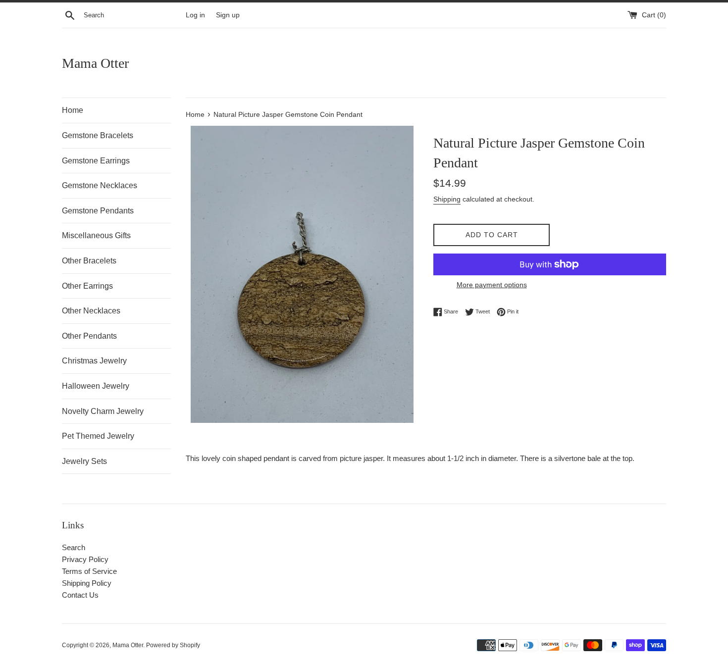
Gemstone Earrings (96, 160)
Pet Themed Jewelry (98, 436)
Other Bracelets (89, 260)
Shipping (447, 199)
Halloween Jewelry (95, 386)
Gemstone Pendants (98, 210)
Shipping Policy (86, 583)
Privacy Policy (85, 559)
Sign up (228, 15)
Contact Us (80, 595)
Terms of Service (89, 571)
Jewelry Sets (84, 461)
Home (72, 110)
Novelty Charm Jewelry (103, 411)
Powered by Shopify (173, 645)
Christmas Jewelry (94, 361)
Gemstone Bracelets (97, 135)
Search (73, 547)
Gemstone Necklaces (99, 185)
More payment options (492, 285)
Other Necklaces (91, 311)
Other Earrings (87, 286)
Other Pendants (89, 336)
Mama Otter (95, 63)
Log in (195, 15)
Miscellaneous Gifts (96, 235)
